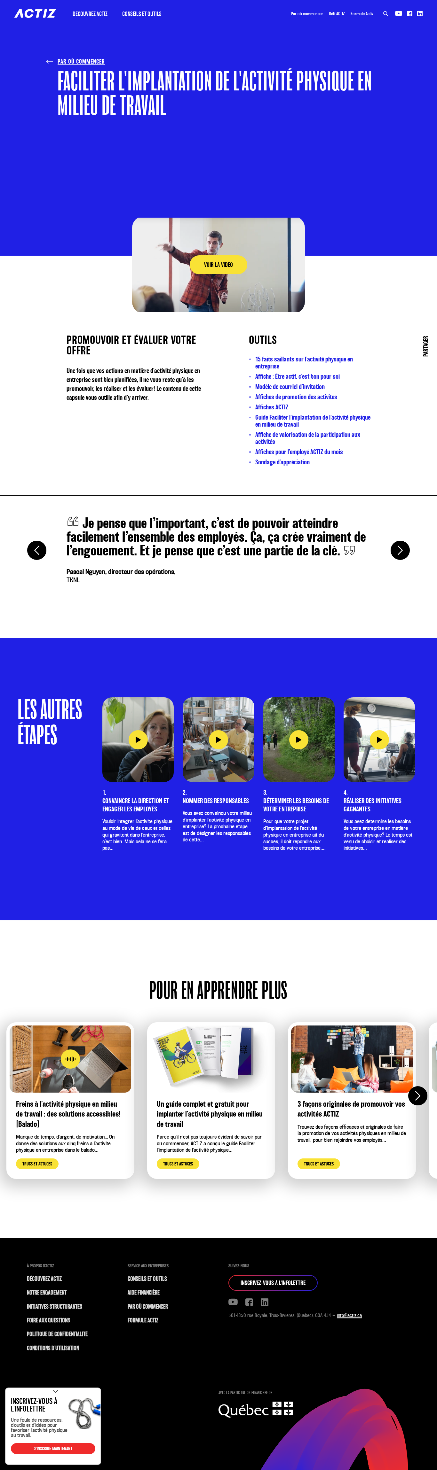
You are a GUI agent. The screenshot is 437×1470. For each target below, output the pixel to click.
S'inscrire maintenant (53, 1448)
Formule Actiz (362, 13)
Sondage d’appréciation (282, 462)
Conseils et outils (142, 14)
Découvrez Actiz (90, 14)
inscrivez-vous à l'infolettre (273, 1283)
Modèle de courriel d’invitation (290, 386)
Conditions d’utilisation (53, 1348)
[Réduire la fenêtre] (55, 1391)
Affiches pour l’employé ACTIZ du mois (299, 451)
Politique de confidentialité (57, 1334)
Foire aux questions (48, 1320)
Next (400, 550)
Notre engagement (47, 1292)
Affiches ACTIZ (271, 407)
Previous (36, 550)
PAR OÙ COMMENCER (81, 62)
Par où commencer (307, 13)
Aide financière (144, 1292)
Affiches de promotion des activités (296, 396)
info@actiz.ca (349, 1315)
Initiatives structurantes (54, 1307)
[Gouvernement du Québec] (256, 1407)
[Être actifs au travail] (35, 13)
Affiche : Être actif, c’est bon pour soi (297, 376)
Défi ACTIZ (337, 13)
